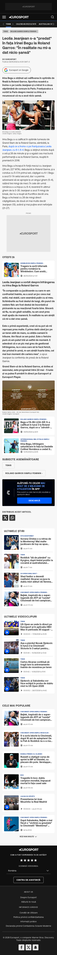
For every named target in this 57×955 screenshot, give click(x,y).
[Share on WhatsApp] (12, 518)
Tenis (5, 31)
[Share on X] (5, 518)
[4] (32, 860)
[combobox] (28, 871)
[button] (4, 17)
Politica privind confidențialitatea (28, 917)
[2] (25, 860)
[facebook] (21, 947)
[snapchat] (35, 947)
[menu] (52, 17)
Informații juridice (28, 921)
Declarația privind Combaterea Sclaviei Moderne (28, 926)
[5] (35, 860)
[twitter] (28, 947)
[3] (28, 860)
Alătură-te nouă (28, 902)
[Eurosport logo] (19, 17)
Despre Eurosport (28, 897)
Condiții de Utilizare (29, 913)
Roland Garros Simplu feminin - (24, 31)
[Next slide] (53, 24)
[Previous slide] (3, 24)
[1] (21, 860)
